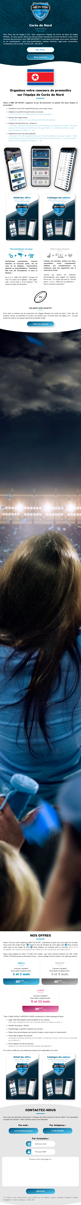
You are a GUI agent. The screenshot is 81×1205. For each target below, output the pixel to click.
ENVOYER (40, 1191)
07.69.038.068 (57, 1131)
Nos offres (40, 50)
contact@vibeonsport (23, 1131)
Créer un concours (40, 324)
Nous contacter (40, 57)
